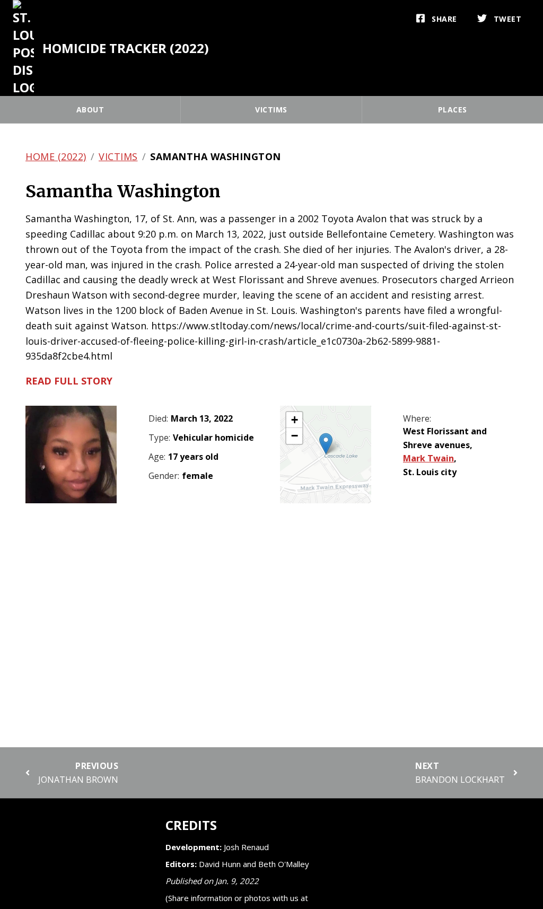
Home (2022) (55, 156)
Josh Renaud (246, 847)
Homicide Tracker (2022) (125, 48)
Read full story (68, 380)
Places (452, 109)
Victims (271, 109)
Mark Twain (428, 458)
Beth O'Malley (283, 864)
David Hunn (220, 864)
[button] (325, 443)
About (90, 109)
